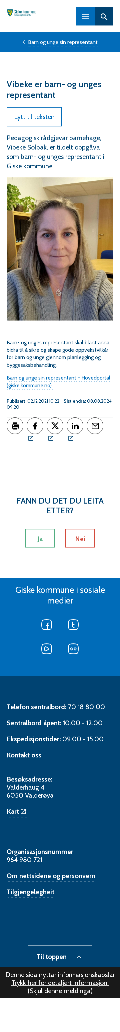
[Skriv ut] (15, 425)
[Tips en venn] (95, 425)
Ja (40, 539)
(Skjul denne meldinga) (60, 991)
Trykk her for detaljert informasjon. (60, 983)
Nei (80, 539)
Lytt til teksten (34, 117)
